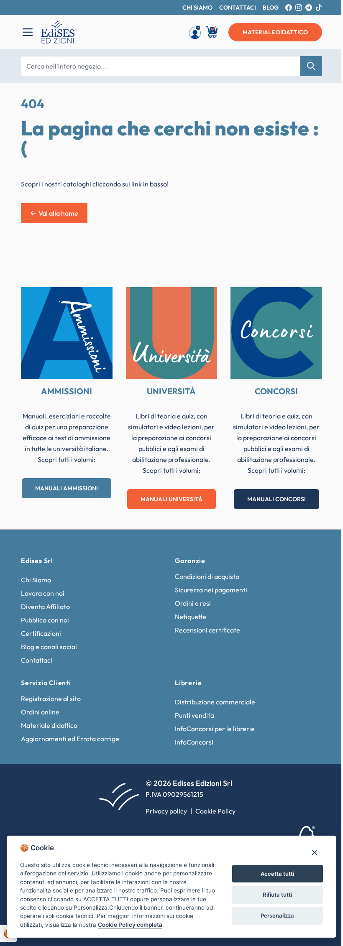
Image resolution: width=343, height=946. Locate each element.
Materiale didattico (49, 725)
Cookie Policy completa (130, 924)
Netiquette (190, 616)
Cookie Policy (215, 811)
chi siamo (197, 7)
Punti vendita (194, 715)
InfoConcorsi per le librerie (215, 728)
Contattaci (36, 660)
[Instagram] (298, 7)
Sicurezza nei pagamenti (211, 590)
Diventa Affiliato (45, 606)
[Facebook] (288, 7)
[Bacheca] (195, 32)
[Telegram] (308, 7)
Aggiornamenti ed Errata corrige (70, 738)
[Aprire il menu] (27, 32)
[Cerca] (311, 66)
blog (271, 7)
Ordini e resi (193, 603)
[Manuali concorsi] (276, 333)
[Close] (314, 852)
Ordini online (40, 712)
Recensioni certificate (207, 630)
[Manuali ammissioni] (67, 333)
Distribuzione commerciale (215, 702)
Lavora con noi (42, 593)
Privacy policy (166, 811)
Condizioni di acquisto (207, 576)
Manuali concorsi (276, 499)
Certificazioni (41, 633)
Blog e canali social (49, 647)
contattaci (237, 7)
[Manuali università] (172, 333)
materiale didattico (275, 32)
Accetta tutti (277, 873)
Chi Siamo (36, 580)
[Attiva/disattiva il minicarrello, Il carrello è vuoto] (212, 32)
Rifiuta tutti (277, 894)
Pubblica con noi (45, 620)
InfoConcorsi (194, 742)
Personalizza (277, 915)
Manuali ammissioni (66, 488)
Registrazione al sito (51, 698)
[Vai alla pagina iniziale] (103, 32)
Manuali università (171, 499)
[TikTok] (318, 7)
